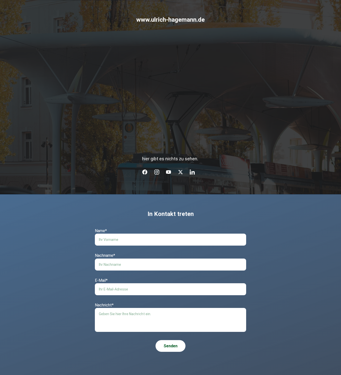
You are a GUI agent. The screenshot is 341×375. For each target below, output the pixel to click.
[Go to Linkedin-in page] (192, 172)
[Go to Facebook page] (144, 172)
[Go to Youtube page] (168, 172)
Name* (101, 230)
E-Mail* (101, 280)
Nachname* (105, 255)
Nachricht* (104, 305)
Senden (170, 346)
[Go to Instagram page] (156, 172)
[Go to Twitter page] (180, 172)
